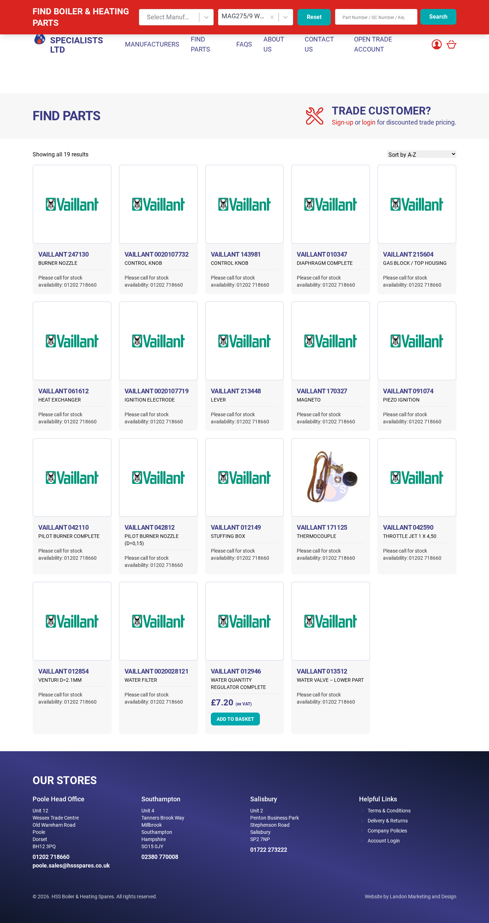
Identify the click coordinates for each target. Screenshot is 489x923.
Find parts (200, 44)
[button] (271, 17)
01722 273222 (268, 849)
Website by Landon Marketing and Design (410, 896)
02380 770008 (159, 857)
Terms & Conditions (389, 810)
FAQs (244, 44)
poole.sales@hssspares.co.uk (71, 865)
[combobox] (176, 17)
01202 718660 (51, 857)
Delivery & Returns (388, 821)
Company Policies (387, 831)
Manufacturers (152, 44)
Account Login (384, 841)
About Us (273, 44)
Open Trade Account (373, 44)
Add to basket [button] (235, 719)
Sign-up (342, 122)
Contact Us (319, 44)
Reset (314, 17)
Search (438, 16)
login (369, 122)
